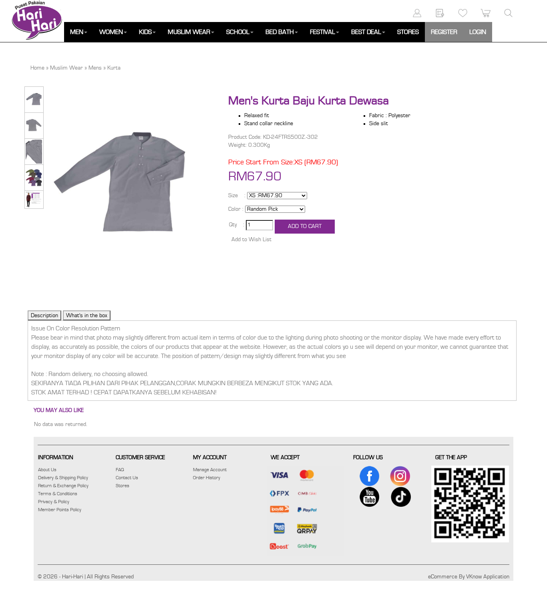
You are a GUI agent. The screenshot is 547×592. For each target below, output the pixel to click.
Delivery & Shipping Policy (63, 477)
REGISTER (444, 32)
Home (37, 68)
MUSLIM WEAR (189, 32)
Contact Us (127, 477)
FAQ (120, 469)
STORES (408, 32)
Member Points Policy (59, 509)
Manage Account (210, 469)
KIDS (145, 32)
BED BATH (279, 32)
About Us (47, 469)
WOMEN (111, 32)
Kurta (114, 68)
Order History (206, 477)
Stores (122, 485)
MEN (76, 32)
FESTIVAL (322, 32)
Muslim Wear (66, 68)
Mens (95, 68)
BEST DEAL (366, 32)
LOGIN (477, 32)
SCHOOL (237, 32)
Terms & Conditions (57, 493)
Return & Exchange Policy (63, 485)
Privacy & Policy (53, 501)
